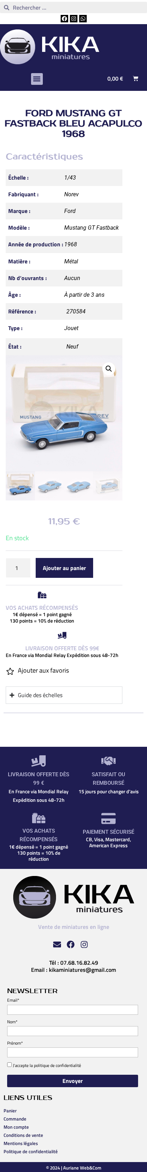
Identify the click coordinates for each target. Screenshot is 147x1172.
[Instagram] (73, 18)
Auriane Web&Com (82, 1167)
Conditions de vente (23, 1135)
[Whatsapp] (83, 18)
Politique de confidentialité (31, 1151)
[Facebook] (64, 18)
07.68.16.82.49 (79, 962)
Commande (15, 1118)
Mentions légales (21, 1143)
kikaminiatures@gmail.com (82, 969)
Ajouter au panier (64, 568)
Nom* (12, 1021)
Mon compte (16, 1126)
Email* (13, 1000)
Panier (10, 1110)
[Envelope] (57, 944)
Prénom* (15, 1043)
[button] (37, 79)
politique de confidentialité (57, 1065)
